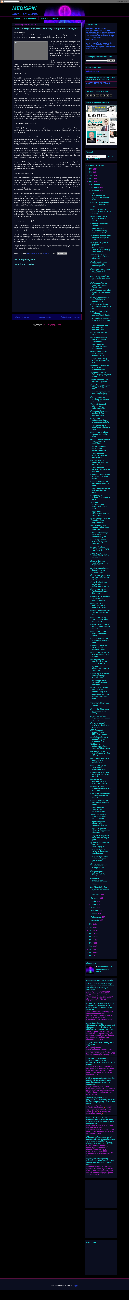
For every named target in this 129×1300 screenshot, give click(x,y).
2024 (91, 175)
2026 (91, 169)
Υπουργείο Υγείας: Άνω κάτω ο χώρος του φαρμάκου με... (99, 859)
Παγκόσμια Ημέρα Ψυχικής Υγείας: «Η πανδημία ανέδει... (98, 661)
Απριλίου (94, 910)
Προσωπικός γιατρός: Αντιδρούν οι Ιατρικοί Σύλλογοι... (99, 591)
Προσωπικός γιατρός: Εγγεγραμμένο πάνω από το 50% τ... (99, 619)
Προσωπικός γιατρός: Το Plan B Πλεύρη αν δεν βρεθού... (99, 654)
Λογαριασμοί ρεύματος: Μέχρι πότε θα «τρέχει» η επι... (100, 838)
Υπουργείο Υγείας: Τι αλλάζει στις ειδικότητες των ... (100, 427)
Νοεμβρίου (95, 187)
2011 (91, 956)
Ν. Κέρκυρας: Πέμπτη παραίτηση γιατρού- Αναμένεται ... (98, 285)
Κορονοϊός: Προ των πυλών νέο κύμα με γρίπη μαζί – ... (98, 542)
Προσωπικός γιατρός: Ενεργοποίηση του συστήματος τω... (98, 866)
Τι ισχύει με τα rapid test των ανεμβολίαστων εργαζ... (99, 697)
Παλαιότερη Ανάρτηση (70, 317)
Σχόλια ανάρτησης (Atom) (52, 325)
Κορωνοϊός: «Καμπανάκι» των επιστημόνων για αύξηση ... (100, 795)
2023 (91, 178)
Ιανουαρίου (95, 920)
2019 (91, 930)
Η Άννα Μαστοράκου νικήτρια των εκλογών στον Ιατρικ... (99, 527)
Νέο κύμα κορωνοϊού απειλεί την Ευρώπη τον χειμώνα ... (100, 725)
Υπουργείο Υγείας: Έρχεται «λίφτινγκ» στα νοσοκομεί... (100, 469)
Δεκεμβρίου (95, 184)
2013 (91, 949)
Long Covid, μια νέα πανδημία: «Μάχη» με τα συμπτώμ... (100, 211)
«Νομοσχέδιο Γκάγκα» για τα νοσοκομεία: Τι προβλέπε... (100, 441)
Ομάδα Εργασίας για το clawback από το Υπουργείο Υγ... (99, 739)
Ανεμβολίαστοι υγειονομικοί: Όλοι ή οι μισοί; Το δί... (99, 513)
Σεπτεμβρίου (96, 895)
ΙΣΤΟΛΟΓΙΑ (44, 18)
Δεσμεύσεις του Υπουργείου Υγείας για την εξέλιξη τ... (99, 668)
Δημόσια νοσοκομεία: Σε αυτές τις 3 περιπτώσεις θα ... (100, 278)
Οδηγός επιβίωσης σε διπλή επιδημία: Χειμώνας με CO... (98, 353)
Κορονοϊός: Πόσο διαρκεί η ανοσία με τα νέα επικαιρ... (100, 711)
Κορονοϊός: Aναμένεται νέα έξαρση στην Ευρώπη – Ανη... (99, 675)
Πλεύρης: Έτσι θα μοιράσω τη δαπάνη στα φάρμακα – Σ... (100, 788)
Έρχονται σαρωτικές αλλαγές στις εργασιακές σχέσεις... (99, 823)
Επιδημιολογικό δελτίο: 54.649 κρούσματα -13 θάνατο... (99, 802)
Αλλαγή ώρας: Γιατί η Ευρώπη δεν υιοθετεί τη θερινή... (100, 360)
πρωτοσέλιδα (98, 145)
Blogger (75, 1286)
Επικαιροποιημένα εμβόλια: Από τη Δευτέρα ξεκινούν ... (98, 873)
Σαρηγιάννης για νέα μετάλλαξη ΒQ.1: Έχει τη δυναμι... (100, 374)
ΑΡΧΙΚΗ (17, 18)
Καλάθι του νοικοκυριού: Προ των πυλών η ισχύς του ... (100, 204)
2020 (91, 927)
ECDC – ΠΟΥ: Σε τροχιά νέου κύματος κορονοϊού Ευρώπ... (99, 535)
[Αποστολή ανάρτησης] (54, 253)
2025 (91, 172)
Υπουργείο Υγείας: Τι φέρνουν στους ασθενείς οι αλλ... (98, 406)
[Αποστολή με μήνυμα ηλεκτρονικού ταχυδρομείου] (58, 253)
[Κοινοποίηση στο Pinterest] (66, 253)
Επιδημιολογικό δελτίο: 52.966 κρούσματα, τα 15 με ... (100, 306)
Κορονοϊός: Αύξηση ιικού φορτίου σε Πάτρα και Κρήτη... (100, 476)
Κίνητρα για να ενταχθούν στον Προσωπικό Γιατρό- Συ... (100, 271)
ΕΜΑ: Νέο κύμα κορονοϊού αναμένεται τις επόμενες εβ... (100, 292)
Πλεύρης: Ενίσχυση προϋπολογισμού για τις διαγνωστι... (100, 563)
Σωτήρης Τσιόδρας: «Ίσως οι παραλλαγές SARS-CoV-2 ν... (99, 549)
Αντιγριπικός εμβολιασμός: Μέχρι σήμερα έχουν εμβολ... (99, 420)
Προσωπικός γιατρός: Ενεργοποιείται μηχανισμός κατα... (98, 767)
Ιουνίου (94, 904)
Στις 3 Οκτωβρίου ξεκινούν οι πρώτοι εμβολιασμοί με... (100, 889)
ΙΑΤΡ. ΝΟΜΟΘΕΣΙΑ (30, 18)
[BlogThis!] (60, 253)
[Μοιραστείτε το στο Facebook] (64, 253)
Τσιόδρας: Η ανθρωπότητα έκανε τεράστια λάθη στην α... (100, 746)
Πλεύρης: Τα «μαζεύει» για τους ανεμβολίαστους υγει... (100, 612)
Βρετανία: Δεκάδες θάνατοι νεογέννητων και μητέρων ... (99, 462)
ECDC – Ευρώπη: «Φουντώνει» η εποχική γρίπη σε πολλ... (100, 250)
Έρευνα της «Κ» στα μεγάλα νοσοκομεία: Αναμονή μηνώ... (99, 816)
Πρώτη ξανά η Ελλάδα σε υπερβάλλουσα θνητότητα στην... (100, 520)
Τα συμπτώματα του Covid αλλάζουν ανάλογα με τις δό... (100, 237)
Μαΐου (93, 907)
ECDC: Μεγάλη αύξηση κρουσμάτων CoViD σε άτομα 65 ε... (99, 556)
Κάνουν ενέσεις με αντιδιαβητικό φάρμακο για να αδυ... (100, 399)
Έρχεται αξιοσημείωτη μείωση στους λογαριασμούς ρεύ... (99, 448)
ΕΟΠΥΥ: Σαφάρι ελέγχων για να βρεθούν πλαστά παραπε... (100, 626)
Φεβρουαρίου (96, 917)
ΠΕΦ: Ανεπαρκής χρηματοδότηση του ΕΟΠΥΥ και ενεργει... (98, 732)
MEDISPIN (24, 8)
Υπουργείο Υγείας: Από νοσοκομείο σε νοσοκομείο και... (99, 327)
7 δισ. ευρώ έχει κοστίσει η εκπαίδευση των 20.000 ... (100, 320)
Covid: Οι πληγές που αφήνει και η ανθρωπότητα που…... (99, 584)
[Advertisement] (101, 1193)
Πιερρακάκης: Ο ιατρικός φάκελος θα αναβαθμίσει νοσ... (99, 367)
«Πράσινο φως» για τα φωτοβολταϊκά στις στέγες (98, 218)
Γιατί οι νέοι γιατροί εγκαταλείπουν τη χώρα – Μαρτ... (100, 753)
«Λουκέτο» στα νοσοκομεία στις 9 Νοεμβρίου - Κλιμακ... (99, 781)
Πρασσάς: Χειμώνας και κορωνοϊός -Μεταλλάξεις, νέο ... (99, 844)
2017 (91, 937)
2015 (91, 943)
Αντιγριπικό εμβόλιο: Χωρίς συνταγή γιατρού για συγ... (100, 718)
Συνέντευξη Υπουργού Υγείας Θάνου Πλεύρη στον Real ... (99, 257)
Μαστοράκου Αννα (105, 967)
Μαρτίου (94, 914)
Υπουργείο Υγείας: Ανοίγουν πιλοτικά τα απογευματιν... (99, 346)
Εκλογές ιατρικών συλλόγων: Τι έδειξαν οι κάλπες (100, 497)
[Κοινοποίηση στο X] (62, 253)
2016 (91, 940)
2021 (91, 924)
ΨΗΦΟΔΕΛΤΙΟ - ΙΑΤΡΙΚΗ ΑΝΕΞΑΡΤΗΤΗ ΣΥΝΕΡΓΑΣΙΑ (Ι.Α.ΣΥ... (99, 690)
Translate (96, 159)
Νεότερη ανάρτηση (22, 317)
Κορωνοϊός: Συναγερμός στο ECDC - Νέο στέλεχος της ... (99, 413)
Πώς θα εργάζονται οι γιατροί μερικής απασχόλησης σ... (98, 264)
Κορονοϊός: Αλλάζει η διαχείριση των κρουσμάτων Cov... (98, 647)
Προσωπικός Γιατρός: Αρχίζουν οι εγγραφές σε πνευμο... (99, 633)
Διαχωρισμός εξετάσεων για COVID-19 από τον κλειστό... (99, 774)
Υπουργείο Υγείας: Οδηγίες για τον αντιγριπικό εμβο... (98, 809)
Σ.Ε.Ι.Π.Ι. (55, 18)
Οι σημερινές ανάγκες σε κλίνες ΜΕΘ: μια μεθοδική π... (100, 760)
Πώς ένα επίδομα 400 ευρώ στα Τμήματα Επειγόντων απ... (98, 339)
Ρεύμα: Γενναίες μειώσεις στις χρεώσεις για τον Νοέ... (100, 387)
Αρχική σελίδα (45, 317)
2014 (91, 946)
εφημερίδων (107, 145)
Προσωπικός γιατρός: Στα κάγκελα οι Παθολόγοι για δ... (100, 577)
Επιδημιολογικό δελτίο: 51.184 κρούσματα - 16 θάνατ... (99, 640)
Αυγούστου (95, 898)
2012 (91, 952)
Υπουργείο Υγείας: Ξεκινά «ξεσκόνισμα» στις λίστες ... (100, 490)
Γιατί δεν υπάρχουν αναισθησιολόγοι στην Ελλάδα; (99, 704)
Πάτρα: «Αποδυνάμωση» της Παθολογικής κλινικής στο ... (100, 299)
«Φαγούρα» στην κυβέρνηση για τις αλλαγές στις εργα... (98, 605)
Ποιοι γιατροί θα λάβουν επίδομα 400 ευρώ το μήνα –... (99, 434)
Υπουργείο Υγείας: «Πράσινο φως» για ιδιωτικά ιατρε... (98, 455)
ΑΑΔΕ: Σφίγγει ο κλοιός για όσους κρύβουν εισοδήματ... (99, 682)
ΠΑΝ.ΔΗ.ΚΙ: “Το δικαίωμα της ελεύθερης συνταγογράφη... (100, 598)
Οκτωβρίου (95, 191)
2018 (91, 933)
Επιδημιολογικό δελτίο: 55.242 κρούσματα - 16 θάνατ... (99, 483)
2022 (91, 182)
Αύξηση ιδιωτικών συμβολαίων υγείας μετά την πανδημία (98, 230)
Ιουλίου (94, 901)
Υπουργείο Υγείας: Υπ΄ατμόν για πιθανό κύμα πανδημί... (99, 852)
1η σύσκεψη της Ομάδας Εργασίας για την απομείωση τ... (99, 570)
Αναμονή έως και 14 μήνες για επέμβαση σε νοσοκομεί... (100, 830)
